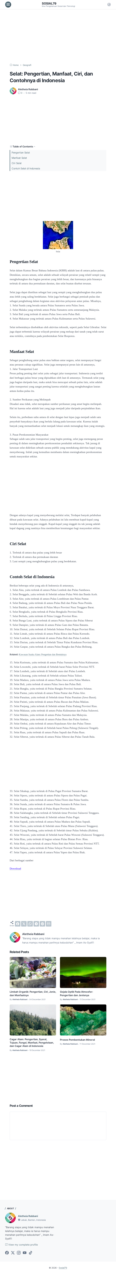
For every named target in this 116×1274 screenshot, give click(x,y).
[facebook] (17, 924)
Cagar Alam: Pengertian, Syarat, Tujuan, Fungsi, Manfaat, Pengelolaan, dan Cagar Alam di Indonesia (32, 1043)
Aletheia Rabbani (28, 1216)
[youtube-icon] (24, 1253)
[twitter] (24, 924)
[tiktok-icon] (30, 1253)
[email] (48, 924)
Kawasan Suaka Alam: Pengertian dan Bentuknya (42, 654)
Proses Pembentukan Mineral (77, 1039)
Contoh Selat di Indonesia (26, 168)
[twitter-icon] (13, 1253)
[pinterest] (42, 924)
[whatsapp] (30, 924)
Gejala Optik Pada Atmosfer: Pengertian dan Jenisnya (76, 993)
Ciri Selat (17, 163)
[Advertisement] (58, 36)
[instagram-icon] (19, 1253)
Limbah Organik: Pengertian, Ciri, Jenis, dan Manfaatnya (33, 993)
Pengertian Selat (21, 152)
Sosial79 (49, 3)
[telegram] (36, 924)
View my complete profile (23, 1244)
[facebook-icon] (7, 1253)
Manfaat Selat (19, 157)
